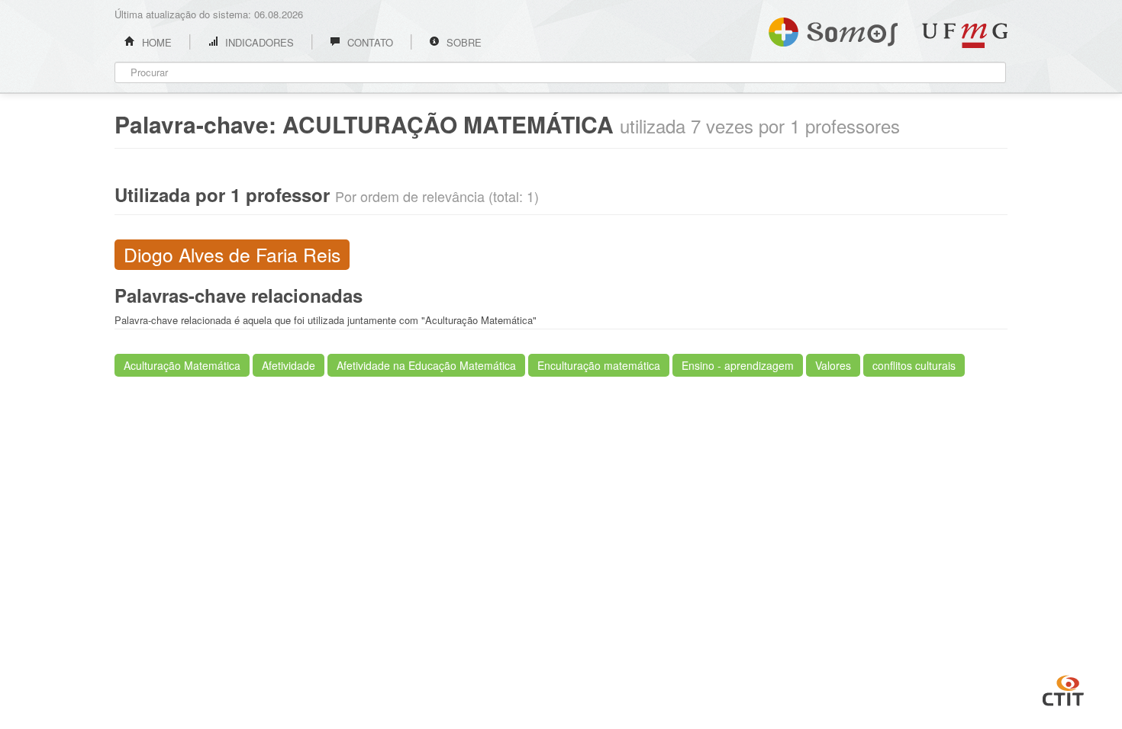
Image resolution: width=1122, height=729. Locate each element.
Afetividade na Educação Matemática (426, 365)
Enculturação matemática (598, 365)
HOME (155, 42)
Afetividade (288, 365)
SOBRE (462, 42)
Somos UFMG (833, 29)
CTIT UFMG (1063, 688)
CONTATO (368, 42)
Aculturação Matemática (182, 365)
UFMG (965, 35)
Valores (833, 365)
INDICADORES (258, 42)
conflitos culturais (914, 365)
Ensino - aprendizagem (738, 365)
